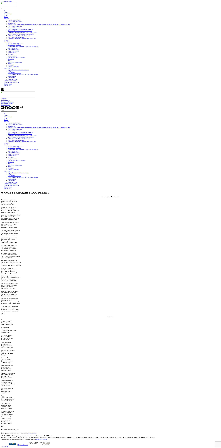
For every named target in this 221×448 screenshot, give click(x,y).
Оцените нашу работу (14, 45)
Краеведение (8, 84)
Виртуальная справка (7, 103)
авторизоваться (31, 433)
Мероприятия (12, 76)
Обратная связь (5, 105)
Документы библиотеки (15, 62)
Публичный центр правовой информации (20, 31)
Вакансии (10, 65)
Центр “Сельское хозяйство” (16, 37)
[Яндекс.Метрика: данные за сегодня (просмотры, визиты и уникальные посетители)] (22, 445)
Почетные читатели (13, 66)
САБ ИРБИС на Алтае (14, 73)
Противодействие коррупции (16, 57)
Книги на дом (8, 14)
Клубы (6, 17)
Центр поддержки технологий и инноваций (21, 34)
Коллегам (7, 68)
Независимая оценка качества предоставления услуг (23, 46)
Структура (11, 59)
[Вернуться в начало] (8, 6)
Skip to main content (6, 1)
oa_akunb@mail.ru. (41, 439)
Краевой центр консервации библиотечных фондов (23, 74)
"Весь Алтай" (12, 23)
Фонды (10, 63)
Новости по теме (13, 79)
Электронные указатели (15, 26)
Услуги (6, 15)
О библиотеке (8, 42)
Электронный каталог (14, 20)
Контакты (10, 54)
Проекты (6, 40)
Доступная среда (12, 48)
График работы (5, 100)
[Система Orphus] (39, 445)
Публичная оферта (13, 51)
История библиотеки (14, 49)
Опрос (9, 60)
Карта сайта (7, 85)
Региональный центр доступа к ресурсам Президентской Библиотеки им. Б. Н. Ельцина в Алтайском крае (39, 24)
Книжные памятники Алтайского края (19, 35)
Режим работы (12, 52)
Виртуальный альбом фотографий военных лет (21, 38)
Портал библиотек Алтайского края (18, 70)
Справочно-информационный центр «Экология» (22, 32)
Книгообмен (11, 77)
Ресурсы (6, 18)
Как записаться (12, 56)
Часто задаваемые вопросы (15, 43)
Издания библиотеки (14, 28)
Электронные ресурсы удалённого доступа (20, 29)
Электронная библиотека (15, 21)
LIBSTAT (10, 71)
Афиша (6, 12)
